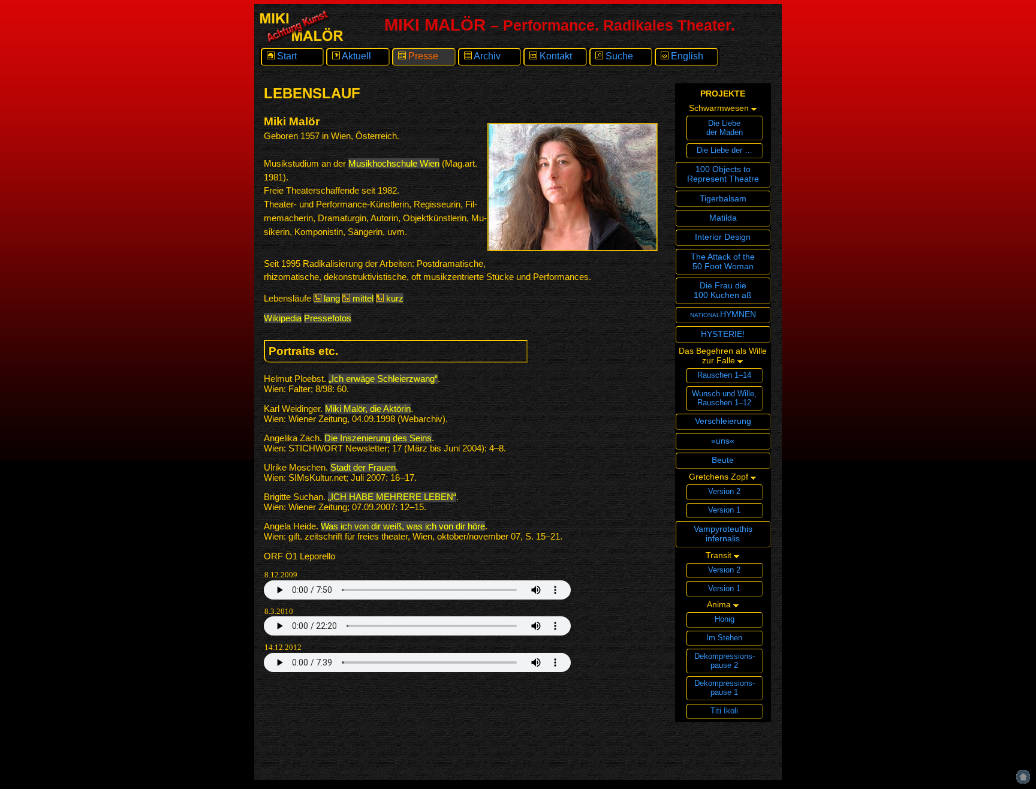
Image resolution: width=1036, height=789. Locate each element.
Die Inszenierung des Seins (378, 438)
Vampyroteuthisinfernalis (723, 533)
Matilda (723, 217)
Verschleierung (723, 421)
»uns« (722, 440)
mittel (362, 298)
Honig (724, 619)
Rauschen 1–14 (724, 375)
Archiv (486, 56)
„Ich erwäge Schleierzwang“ (383, 379)
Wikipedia (283, 318)
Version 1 (724, 509)
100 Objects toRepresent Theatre (723, 173)
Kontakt (554, 56)
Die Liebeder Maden (724, 128)
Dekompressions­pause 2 (724, 661)
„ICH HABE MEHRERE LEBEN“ (392, 497)
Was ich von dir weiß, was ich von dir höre (403, 526)
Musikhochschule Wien (393, 163)
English (685, 56)
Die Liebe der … (724, 150)
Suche (618, 56)
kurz (393, 298)
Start (286, 56)
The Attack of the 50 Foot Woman (723, 261)
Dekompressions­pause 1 (724, 688)
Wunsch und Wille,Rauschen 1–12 (724, 398)
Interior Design (723, 237)
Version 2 (724, 491)
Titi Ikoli (724, 710)
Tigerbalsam (723, 198)
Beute (723, 460)
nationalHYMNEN (723, 314)
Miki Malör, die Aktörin (368, 408)
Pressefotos (327, 318)
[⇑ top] (1023, 758)
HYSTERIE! (723, 334)
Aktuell (355, 56)
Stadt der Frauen (363, 467)
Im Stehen (724, 637)
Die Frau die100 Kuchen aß (723, 290)
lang (330, 298)
